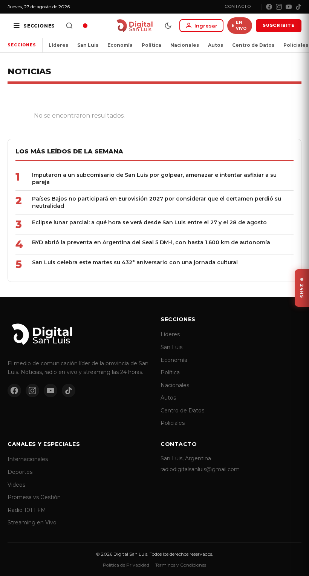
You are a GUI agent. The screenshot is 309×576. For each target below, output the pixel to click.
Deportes (20, 472)
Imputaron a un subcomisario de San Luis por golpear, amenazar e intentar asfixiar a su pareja (154, 178)
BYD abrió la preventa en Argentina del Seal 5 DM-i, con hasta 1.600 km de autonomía (151, 242)
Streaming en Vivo (32, 522)
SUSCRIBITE (279, 25)
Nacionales (184, 45)
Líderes (58, 45)
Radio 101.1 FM (27, 510)
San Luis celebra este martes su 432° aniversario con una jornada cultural (135, 262)
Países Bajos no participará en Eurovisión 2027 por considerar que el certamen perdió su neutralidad (156, 202)
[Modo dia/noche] (168, 25)
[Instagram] (279, 7)
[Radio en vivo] (85, 25)
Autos (215, 45)
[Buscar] (69, 25)
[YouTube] (289, 7)
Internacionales (28, 459)
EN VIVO (241, 25)
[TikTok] (298, 7)
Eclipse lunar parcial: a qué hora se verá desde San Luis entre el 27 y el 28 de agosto (149, 222)
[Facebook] (269, 7)
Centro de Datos (253, 45)
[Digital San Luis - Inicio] (134, 25)
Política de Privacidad (126, 565)
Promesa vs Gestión (34, 497)
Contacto (238, 6)
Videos (16, 484)
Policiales (173, 423)
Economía (120, 45)
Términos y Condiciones (180, 565)
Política (151, 45)
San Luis (87, 45)
